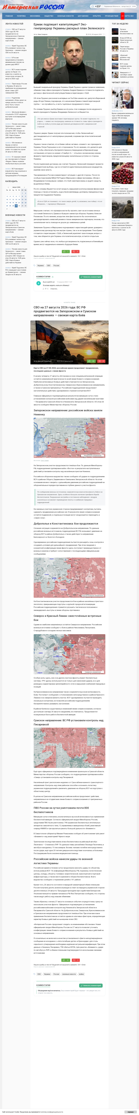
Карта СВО (129, 16)
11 (10, 199)
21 (19, 202)
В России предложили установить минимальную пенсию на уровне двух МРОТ (14, 61)
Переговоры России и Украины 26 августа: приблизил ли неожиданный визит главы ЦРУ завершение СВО (16, 88)
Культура (97, 16)
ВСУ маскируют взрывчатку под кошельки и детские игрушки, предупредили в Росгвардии (16, 172)
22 (22, 202)
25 (10, 206)
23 (25, 202)
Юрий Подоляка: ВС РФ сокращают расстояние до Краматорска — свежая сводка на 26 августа (16, 271)
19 (13, 202)
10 (7, 199)
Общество (48, 16)
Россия (56, 266)
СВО (48, 266)
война (81, 974)
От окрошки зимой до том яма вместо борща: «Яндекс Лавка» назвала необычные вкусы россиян (15, 160)
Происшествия (111, 16)
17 (7, 202)
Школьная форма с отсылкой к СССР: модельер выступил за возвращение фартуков (16, 115)
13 (16, 199)
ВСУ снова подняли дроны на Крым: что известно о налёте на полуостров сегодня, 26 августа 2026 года (15, 74)
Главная (9, 16)
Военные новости (66, 16)
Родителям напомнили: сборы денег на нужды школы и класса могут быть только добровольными (15, 102)
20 (16, 202)
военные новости (69, 974)
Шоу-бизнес (83, 16)
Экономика (35, 16)
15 (22, 199)
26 (13, 206)
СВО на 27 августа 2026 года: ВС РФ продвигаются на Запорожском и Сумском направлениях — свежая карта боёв (15, 35)
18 (10, 202)
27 (16, 206)
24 (7, 206)
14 (19, 199)
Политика (21, 16)
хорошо (131, 1112)
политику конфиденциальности (51, 1112)
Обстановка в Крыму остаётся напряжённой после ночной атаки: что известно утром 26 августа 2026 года (15, 147)
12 (13, 199)
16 (25, 199)
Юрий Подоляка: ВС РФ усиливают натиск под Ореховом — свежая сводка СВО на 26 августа (16, 49)
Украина (40, 266)
